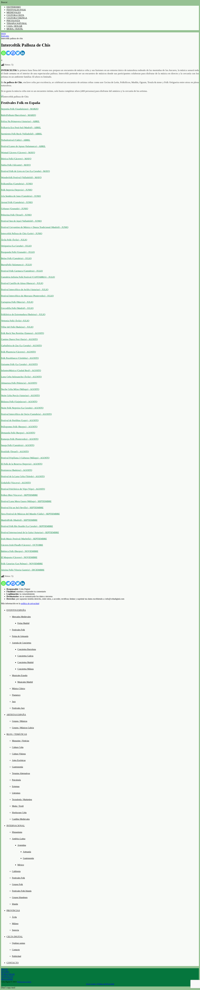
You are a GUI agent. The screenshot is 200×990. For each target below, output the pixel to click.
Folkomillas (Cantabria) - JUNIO (17, 183)
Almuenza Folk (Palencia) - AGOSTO (19, 383)
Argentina (21, 845)
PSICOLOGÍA (13, 20)
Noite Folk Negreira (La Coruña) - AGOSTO (22, 408)
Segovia (15, 930)
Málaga (15, 923)
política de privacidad (30, 603)
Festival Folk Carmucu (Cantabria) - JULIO (22, 271)
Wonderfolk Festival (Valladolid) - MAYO (21, 177)
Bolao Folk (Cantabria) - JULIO (16, 258)
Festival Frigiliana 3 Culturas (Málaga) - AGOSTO (25, 458)
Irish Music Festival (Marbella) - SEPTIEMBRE (24, 538)
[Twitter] (17, 53)
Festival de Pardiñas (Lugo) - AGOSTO (20, 420)
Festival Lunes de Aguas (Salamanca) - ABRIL (23, 146)
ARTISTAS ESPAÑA (16, 714)
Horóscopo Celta (19, 812)
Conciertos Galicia (25, 656)
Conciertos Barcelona (26, 649)
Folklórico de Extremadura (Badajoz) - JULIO (23, 314)
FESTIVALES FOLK (16, 9)
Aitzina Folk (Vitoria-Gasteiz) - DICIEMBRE (22, 570)
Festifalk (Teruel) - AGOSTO (15, 451)
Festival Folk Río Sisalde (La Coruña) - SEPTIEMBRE (27, 526)
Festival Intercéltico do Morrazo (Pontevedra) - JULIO (27, 295)
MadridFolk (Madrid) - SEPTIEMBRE (19, 520)
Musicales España (19, 675)
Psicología (16, 780)
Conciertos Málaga (25, 669)
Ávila (14, 917)
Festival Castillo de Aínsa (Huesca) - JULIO (22, 283)
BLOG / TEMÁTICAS (17, 734)
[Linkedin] (22, 53)
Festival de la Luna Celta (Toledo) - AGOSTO (23, 476)
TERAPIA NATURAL (17, 23)
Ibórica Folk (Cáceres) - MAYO (16, 158)
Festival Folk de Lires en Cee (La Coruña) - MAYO (25, 171)
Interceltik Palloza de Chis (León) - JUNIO (21, 233)
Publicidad (16, 956)
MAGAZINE (7, 979)
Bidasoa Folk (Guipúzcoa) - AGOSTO (19, 401)
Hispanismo (17, 832)
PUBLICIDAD (8, 974)
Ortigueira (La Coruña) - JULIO (16, 246)
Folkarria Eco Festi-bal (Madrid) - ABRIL (21, 127)
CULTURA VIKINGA (17, 18)
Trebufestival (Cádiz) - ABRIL (15, 140)
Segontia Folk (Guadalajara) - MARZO (19, 109)
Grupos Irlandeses (19, 897)
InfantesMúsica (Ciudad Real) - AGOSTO (21, 370)
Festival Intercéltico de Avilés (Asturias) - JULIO (24, 289)
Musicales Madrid (25, 682)
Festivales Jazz (18, 708)
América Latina (18, 839)
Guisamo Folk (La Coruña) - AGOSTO (19, 364)
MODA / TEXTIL (15, 28)
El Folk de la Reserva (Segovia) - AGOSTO (21, 464)
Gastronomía (17, 767)
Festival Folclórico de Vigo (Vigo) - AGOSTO (23, 489)
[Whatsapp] (3, 53)
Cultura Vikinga (19, 754)
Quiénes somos (18, 943)
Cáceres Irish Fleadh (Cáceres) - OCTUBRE (22, 545)
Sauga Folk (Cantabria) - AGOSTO (17, 445)
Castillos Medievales (21, 819)
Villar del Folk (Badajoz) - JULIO (17, 327)
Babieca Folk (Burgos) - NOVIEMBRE (19, 551)
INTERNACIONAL (16, 825)
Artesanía (27, 852)
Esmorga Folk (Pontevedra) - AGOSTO (19, 439)
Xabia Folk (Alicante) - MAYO (16, 165)
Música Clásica (18, 688)
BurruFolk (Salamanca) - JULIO (16, 264)
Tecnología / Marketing (22, 799)
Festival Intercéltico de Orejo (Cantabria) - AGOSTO (26, 414)
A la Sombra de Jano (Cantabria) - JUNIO (21, 196)
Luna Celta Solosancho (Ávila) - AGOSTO (21, 376)
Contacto (16, 950)
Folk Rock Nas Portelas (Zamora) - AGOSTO (22, 333)
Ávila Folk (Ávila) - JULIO (14, 239)
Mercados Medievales (21, 617)
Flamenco (16, 695)
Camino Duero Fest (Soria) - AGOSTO (19, 339)
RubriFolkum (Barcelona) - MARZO (18, 115)
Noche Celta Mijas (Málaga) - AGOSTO (20, 389)
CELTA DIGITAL (15, 936)
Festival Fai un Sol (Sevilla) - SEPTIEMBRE (22, 507)
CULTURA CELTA (15, 15)
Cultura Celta (17, 747)
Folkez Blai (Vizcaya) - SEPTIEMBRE (19, 495)
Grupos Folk (17, 884)
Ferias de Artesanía (20, 636)
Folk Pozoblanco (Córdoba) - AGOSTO (20, 358)
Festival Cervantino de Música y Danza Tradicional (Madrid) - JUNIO (34, 227)
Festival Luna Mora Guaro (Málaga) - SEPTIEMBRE (26, 501)
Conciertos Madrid (25, 662)
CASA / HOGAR (14, 26)
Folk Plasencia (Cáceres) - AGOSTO (18, 352)
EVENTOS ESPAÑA (16, 610)
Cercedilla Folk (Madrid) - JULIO (17, 308)
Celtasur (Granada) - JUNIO (14, 208)
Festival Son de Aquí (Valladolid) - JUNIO (21, 221)
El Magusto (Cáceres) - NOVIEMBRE (19, 557)
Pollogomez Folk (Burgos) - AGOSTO (19, 426)
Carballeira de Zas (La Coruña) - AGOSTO (21, 345)
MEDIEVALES (14, 12)
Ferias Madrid (23, 623)
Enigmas (15, 786)
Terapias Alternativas (21, 773)
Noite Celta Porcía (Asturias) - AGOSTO (20, 395)
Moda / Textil (18, 806)
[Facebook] (13, 53)
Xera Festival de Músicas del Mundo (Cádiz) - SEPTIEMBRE (30, 514)
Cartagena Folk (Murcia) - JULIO (17, 302)
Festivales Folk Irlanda (21, 891)
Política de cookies (24, 982)
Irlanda (15, 904)
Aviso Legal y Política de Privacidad (100, 984)
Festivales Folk (18, 630)
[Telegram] (8, 53)
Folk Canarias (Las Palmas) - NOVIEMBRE (22, 563)
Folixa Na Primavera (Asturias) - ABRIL (20, 121)
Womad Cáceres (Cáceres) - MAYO (18, 152)
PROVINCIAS (13, 910)
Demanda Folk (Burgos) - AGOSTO (18, 432)
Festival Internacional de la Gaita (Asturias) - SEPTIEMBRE (30, 532)
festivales (5, 36)
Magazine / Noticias (20, 741)
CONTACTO (13, 963)
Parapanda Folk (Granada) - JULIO (18, 252)
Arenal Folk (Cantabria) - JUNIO (17, 202)
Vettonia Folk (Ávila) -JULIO (15, 320)
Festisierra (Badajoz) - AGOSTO (16, 470)
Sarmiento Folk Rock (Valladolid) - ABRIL (21, 133)
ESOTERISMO (14, 7)
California (16, 871)
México (20, 865)
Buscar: (4, 2)
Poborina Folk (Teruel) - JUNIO (16, 215)
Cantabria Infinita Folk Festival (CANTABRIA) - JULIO (28, 277)
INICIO (4, 969)
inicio (3, 33)
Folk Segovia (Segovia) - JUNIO (16, 190)
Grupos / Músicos (19, 721)
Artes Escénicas (19, 760)
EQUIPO (5, 972)
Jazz (14, 701)
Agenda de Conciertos (21, 643)
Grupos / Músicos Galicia (23, 728)
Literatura (16, 793)
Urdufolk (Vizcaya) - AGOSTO (16, 482)
